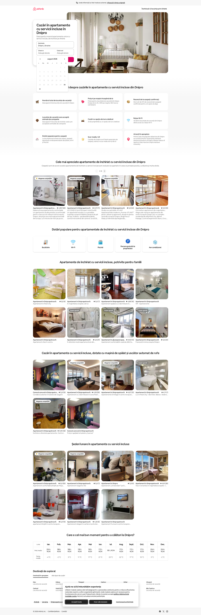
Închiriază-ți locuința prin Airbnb (154, 9)
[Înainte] (104, 171)
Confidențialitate (54, 611)
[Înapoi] (96, 171)
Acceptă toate (76, 602)
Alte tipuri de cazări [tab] (58, 576)
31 (40, 89)
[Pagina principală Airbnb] (38, 8)
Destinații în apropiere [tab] (40, 576)
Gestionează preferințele (124, 602)
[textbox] (45, 53)
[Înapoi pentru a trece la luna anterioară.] (40, 59)
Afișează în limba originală (116, 3)
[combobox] (55, 45)
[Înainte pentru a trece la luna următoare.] (64, 59)
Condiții (64, 611)
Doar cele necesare (100, 602)
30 (65, 85)
